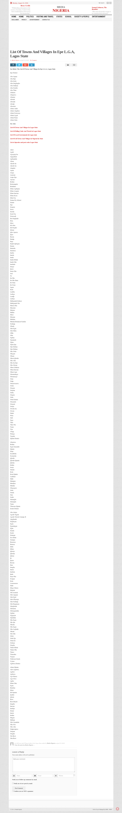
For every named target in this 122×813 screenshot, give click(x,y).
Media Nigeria (15, 60)
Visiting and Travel (45, 16)
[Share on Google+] (26, 64)
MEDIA (61, 6)
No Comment (33, 60)
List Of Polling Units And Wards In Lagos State (25, 131)
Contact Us (46, 19)
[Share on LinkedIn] (32, 64)
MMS (110, 809)
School (68, 16)
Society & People (81, 16)
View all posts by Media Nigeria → (24, 745)
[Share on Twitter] (19, 64)
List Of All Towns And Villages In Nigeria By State (26, 138)
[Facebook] (108, 3)
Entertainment (98, 16)
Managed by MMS (104, 809)
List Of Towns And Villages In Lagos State (24, 127)
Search (102, 3)
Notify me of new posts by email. (23, 783)
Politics (30, 16)
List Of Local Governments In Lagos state (23, 135)
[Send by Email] (74, 64)
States (59, 16)
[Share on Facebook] (13, 64)
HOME (14, 16)
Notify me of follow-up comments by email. (24, 779)
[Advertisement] (61, 36)
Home (21, 16)
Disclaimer (15, 19)
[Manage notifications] (117, 808)
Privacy (24, 19)
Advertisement (34, 19)
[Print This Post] (68, 64)
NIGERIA (61, 10)
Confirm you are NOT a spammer (23, 791)
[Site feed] (110, 3)
